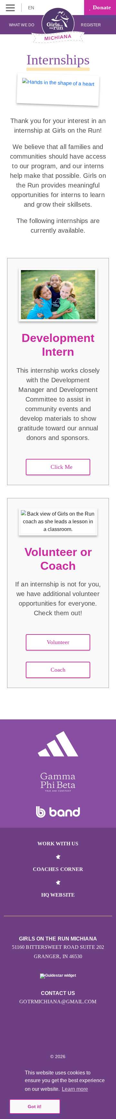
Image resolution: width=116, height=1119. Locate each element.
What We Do (21, 25)
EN (31, 7)
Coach (58, 670)
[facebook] (79, 1037)
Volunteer (58, 642)
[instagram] (37, 1037)
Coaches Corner (58, 869)
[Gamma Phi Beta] (58, 782)
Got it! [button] (35, 1106)
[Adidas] (58, 744)
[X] (65, 1037)
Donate (101, 7)
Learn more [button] (75, 1089)
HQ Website (58, 895)
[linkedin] (51, 1037)
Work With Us (57, 843)
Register (91, 25)
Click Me (62, 467)
